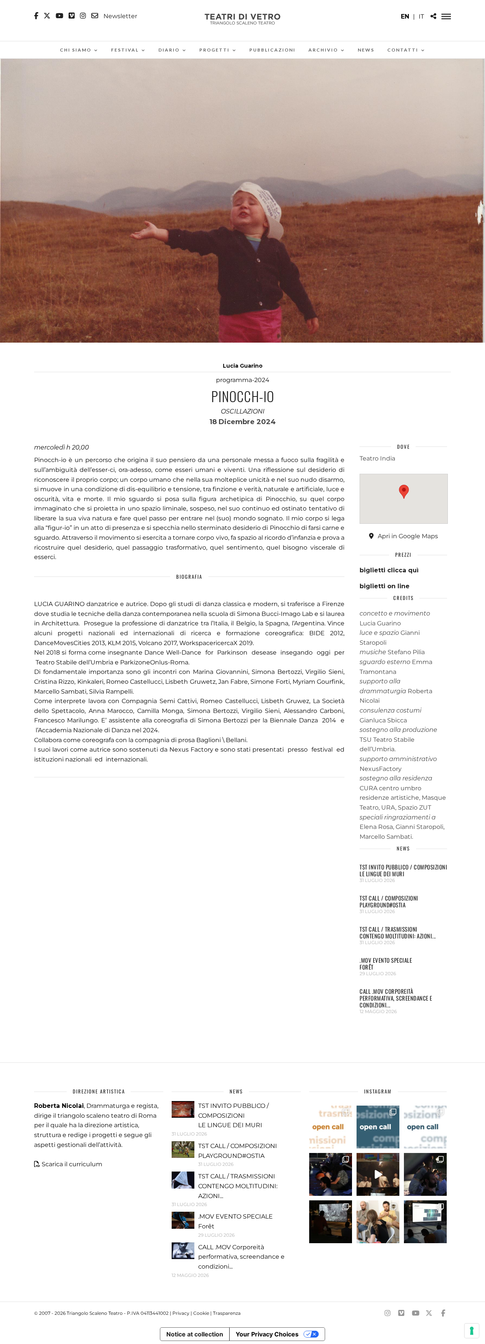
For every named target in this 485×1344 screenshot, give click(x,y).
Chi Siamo (75, 50)
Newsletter (119, 16)
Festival (125, 50)
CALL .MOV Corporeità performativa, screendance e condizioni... (396, 998)
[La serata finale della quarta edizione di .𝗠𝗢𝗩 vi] (425, 1174)
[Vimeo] (72, 16)
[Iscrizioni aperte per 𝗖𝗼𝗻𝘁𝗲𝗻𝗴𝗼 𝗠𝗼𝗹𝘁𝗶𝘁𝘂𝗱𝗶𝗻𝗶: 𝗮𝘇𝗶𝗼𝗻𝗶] (330, 1127)
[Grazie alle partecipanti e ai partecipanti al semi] (378, 1221)
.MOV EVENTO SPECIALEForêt (386, 963)
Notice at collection (194, 1334)
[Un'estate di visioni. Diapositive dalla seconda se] (330, 1221)
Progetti (214, 50)
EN (405, 16)
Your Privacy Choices (267, 1334)
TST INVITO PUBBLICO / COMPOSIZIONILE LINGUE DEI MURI (403, 870)
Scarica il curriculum (72, 1164)
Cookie (201, 1313)
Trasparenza (227, 1313)
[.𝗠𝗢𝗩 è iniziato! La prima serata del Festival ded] (425, 1221)
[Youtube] (59, 16)
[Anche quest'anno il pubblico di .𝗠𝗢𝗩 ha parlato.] (330, 1174)
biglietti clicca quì (389, 570)
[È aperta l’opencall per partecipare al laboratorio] (378, 1127)
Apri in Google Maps (407, 536)
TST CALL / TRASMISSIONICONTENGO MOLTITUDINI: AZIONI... (398, 932)
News (366, 50)
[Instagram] (83, 16)
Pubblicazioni (272, 50)
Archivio (323, 50)
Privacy (180, 1313)
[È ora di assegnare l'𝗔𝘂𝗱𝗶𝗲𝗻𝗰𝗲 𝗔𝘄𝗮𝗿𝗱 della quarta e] (378, 1174)
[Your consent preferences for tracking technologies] (472, 1331)
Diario (169, 50)
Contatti (402, 50)
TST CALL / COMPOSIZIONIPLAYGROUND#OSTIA (389, 901)
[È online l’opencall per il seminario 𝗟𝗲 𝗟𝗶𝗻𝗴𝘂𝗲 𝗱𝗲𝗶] (425, 1127)
